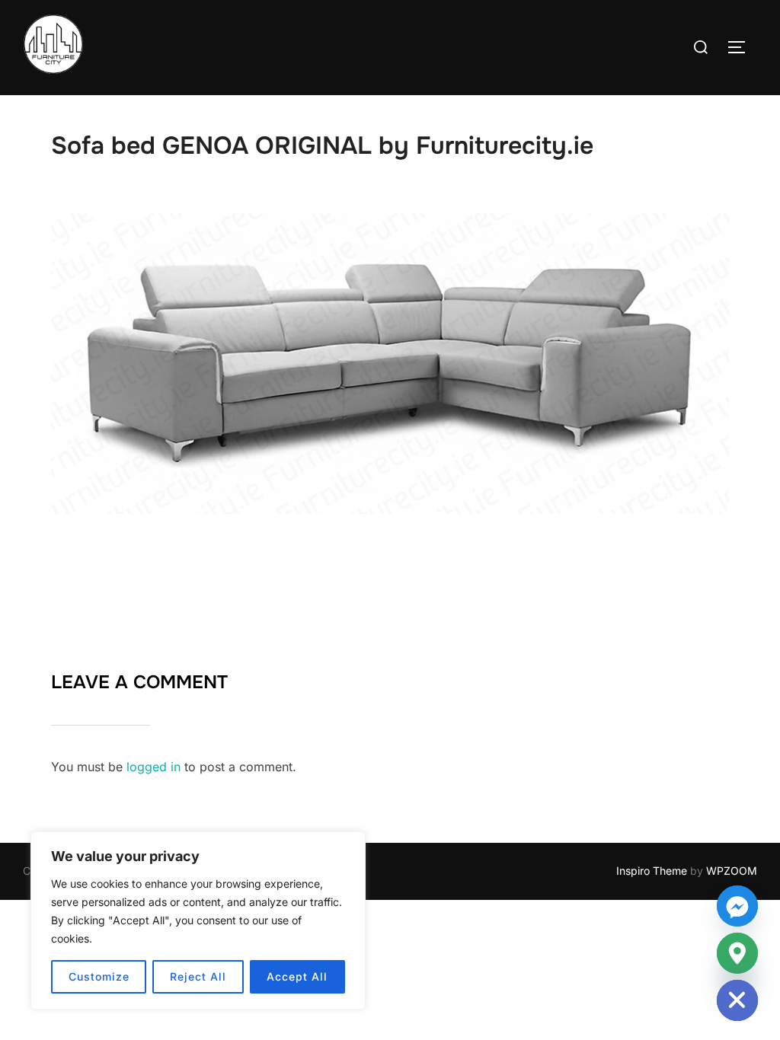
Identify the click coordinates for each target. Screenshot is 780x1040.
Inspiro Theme (651, 870)
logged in (153, 766)
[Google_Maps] (737, 953)
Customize (99, 976)
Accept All (297, 976)
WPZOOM (731, 870)
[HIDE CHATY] (737, 1000)
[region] (198, 920)
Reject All (198, 976)
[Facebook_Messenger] (737, 906)
